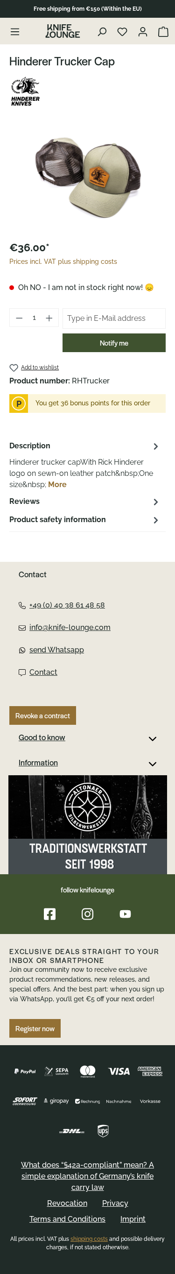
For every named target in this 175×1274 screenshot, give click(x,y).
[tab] (85, 465)
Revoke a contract (42, 715)
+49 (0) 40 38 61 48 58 (67, 605)
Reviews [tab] (24, 501)
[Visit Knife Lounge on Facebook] (49, 914)
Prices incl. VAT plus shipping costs (63, 261)
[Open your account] (144, 31)
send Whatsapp (56, 649)
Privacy (115, 1203)
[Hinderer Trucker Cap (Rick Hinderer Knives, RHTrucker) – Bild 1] (87, 179)
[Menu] (15, 31)
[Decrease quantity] (19, 317)
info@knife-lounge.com (70, 627)
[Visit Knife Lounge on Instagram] (87, 914)
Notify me (114, 343)
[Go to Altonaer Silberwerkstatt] (87, 824)
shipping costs (89, 1239)
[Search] (103, 31)
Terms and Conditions (67, 1219)
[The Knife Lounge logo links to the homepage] (62, 31)
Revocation (67, 1203)
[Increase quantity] (49, 317)
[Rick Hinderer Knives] (87, 92)
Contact (43, 672)
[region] (87, 179)
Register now (35, 1028)
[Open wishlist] (123, 31)
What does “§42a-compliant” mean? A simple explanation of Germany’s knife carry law (87, 1176)
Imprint (133, 1219)
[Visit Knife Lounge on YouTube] (125, 914)
